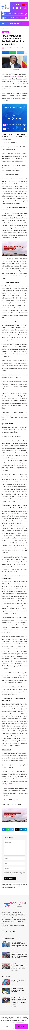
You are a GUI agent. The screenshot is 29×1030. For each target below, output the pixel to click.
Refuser (7, 1026)
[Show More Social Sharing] (26, 52)
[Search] (26, 23)
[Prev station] (21, 8)
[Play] (17, 8)
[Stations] (24, 107)
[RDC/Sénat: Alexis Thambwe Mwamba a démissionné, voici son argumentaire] (14, 62)
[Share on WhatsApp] (12, 52)
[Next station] (13, 8)
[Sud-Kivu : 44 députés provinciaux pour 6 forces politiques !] (6, 991)
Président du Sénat (14, 76)
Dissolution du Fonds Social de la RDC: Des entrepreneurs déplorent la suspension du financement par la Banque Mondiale (19, 1001)
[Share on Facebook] (5, 52)
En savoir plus (20, 1022)
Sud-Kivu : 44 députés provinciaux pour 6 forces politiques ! (18, 990)
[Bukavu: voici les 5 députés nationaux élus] (6, 982)
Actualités (5, 32)
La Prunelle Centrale (10, 47)
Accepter (21, 1026)
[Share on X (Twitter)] (20, 52)
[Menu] (3, 23)
